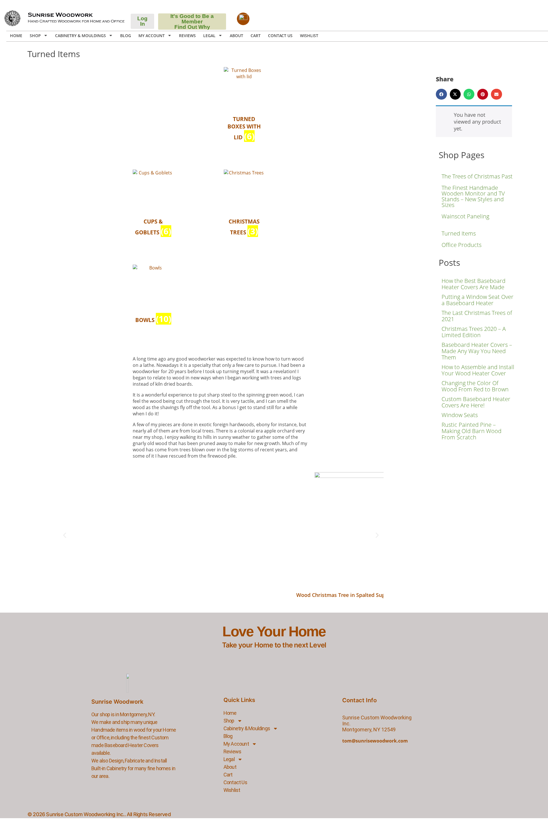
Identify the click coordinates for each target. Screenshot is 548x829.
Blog (125, 35)
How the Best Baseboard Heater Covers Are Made (473, 284)
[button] (64, 535)
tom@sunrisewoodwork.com (375, 741)
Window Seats (460, 415)
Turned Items (459, 233)
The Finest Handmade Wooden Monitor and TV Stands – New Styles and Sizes (473, 196)
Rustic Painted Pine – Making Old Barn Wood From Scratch (471, 431)
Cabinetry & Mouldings (80, 35)
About (236, 35)
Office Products (461, 245)
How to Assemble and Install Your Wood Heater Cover (478, 370)
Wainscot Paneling (465, 216)
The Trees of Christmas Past (477, 176)
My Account (151, 35)
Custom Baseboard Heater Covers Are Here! (476, 402)
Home (16, 35)
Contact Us (280, 35)
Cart (256, 35)
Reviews (187, 35)
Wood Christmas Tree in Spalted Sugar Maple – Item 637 (364, 594)
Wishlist (309, 35)
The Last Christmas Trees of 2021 (477, 316)
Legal (209, 35)
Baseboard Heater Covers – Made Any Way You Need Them (477, 351)
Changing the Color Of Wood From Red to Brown (475, 386)
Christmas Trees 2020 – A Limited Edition (474, 332)
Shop (35, 35)
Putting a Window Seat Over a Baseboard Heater (477, 300)
